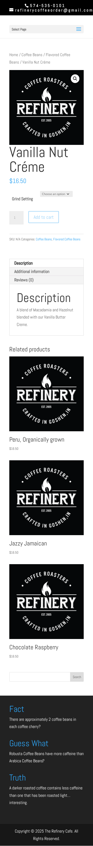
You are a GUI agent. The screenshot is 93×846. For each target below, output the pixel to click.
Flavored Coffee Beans (66, 239)
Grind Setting (22, 198)
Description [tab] (23, 263)
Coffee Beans (31, 54)
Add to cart (44, 217)
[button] (75, 78)
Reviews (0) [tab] (24, 280)
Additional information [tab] (31, 271)
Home (13, 54)
